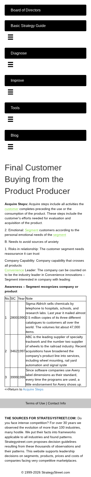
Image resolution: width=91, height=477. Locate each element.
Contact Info (57, 403)
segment (59, 235)
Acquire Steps (33, 389)
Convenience (14, 270)
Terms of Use (35, 403)
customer (11, 209)
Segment (31, 230)
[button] (45, 10)
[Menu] (10, 37)
